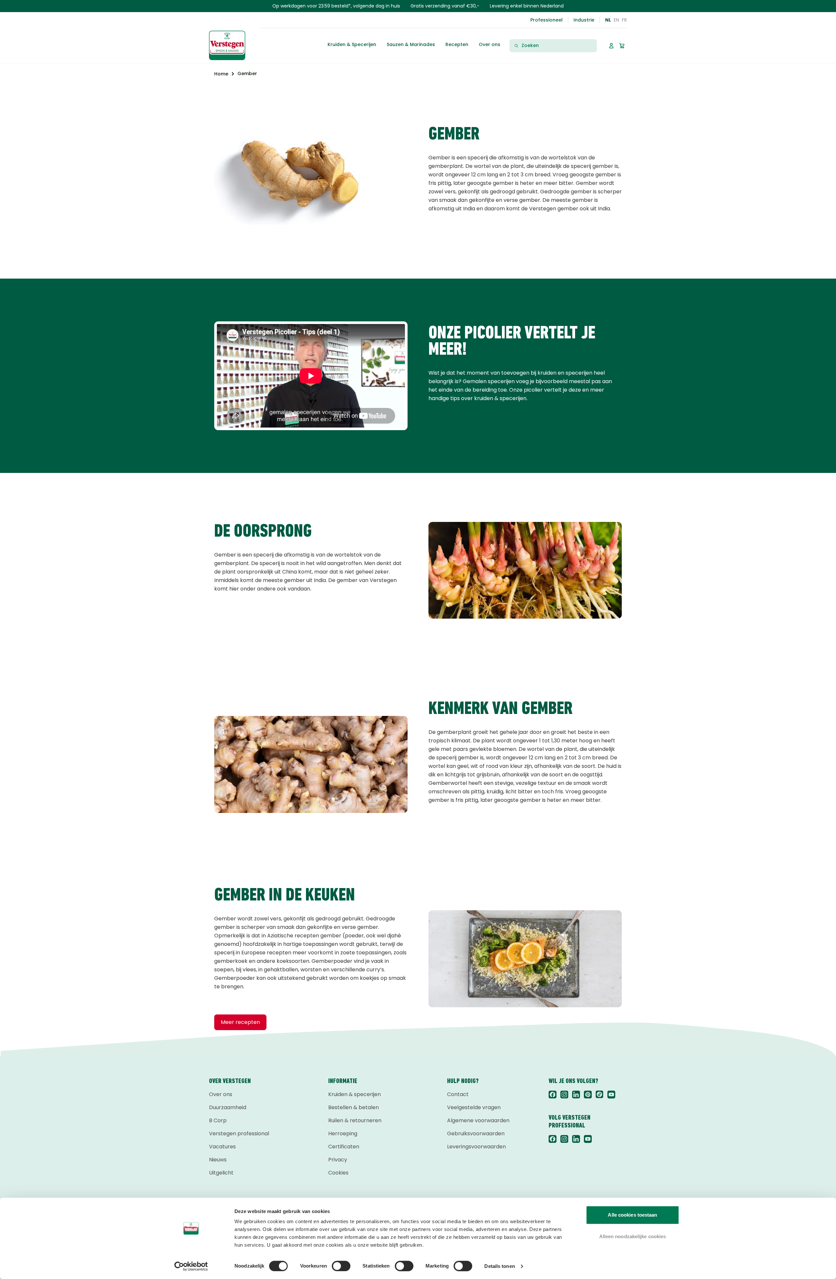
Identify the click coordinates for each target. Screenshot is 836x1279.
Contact (458, 1094)
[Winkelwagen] (622, 45)
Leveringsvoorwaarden (476, 1146)
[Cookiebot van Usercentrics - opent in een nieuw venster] (191, 1266)
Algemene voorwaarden (478, 1120)
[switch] (341, 1266)
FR (624, 20)
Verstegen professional (239, 1133)
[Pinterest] (588, 1094)
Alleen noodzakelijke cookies (632, 1236)
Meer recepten (240, 1022)
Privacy (337, 1159)
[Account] (611, 45)
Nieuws (218, 1159)
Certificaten (343, 1146)
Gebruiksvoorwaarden (476, 1133)
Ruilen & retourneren (354, 1120)
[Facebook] (552, 1094)
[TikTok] (599, 1094)
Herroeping (342, 1133)
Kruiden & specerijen (354, 1094)
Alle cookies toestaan (632, 1215)
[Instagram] (564, 1094)
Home (221, 74)
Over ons (220, 1094)
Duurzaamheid (227, 1107)
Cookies (338, 1172)
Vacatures (222, 1146)
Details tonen (499, 1266)
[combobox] (557, 45)
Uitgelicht (221, 1172)
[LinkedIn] (576, 1094)
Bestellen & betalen (353, 1107)
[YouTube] (611, 1094)
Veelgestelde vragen (474, 1107)
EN (616, 20)
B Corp (218, 1120)
